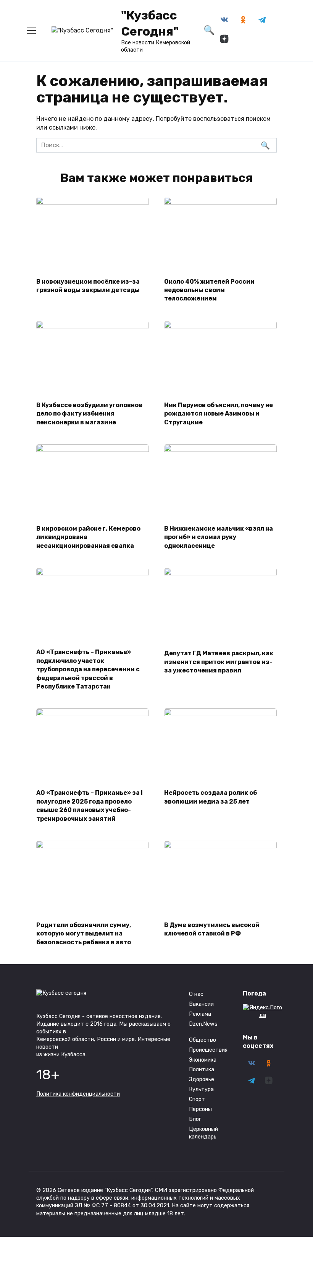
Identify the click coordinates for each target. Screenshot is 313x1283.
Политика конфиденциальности (78, 1094)
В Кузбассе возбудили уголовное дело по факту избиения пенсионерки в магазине (89, 413)
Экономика (202, 1060)
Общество (202, 1040)
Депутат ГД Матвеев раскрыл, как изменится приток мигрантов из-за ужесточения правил (218, 662)
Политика (201, 1069)
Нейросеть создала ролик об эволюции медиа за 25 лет (210, 797)
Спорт (197, 1099)
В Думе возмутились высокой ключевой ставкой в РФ (212, 929)
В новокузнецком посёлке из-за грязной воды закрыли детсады (88, 285)
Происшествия (208, 1050)
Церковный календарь (203, 1133)
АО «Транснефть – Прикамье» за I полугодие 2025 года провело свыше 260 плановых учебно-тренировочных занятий (89, 805)
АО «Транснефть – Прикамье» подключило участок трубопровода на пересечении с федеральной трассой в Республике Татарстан (88, 669)
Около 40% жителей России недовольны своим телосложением (209, 290)
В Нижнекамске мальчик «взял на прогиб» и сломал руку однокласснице (218, 537)
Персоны (200, 1109)
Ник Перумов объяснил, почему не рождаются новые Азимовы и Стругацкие (218, 413)
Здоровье (201, 1079)
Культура (201, 1089)
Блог (195, 1119)
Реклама (200, 1014)
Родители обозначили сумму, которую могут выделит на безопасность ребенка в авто (83, 933)
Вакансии (201, 1004)
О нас (196, 994)
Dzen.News (203, 1024)
